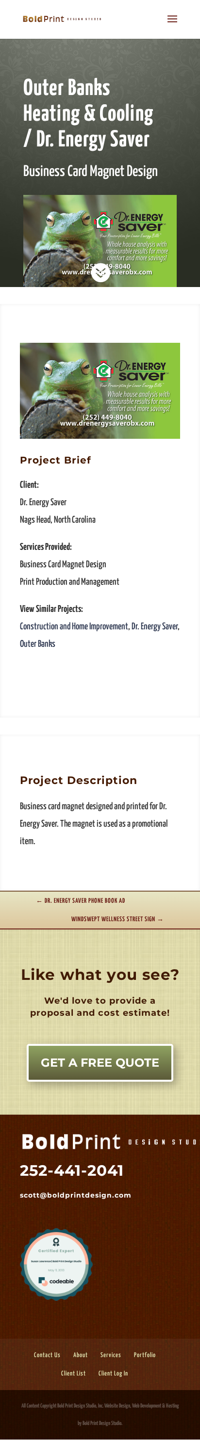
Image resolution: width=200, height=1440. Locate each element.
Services (110, 1355)
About (80, 1355)
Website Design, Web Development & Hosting (141, 1405)
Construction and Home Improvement (74, 626)
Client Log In (113, 1374)
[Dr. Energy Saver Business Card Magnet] (100, 438)
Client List (73, 1374)
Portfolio (145, 1355)
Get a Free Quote (100, 1063)
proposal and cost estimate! (98, 1013)
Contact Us (47, 1355)
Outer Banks (37, 644)
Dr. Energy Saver (155, 626)
